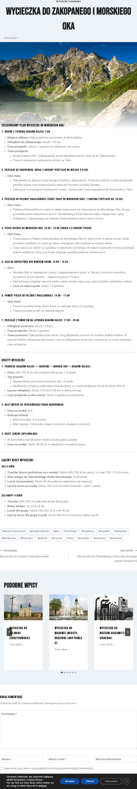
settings (42, 785)
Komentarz (9, 714)
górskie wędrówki (39, 531)
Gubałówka (70, 531)
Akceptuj (70, 781)
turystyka (83, 538)
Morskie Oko (9, 538)
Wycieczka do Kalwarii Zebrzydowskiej (24, 553)
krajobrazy (87, 531)
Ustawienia (111, 781)
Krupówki (103, 531)
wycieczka (99, 538)
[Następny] (127, 632)
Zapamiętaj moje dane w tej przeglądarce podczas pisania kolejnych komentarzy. (49, 768)
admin (13, 38)
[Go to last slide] (9, 632)
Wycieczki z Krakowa (68, 1)
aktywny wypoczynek (13, 531)
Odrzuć (90, 781)
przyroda (56, 538)
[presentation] (23, 607)
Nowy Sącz (26, 538)
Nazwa (7, 759)
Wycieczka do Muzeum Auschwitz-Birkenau (112, 633)
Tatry (70, 538)
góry (56, 531)
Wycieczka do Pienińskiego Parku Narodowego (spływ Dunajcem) (107, 556)
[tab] (62, 672)
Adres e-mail (57, 759)
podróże (42, 538)
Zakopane (115, 538)
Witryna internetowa (108, 759)
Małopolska (120, 531)
